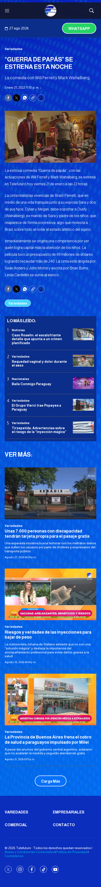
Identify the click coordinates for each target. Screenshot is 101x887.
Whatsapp (79, 29)
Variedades (14, 49)
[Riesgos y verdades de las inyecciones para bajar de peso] (50, 594)
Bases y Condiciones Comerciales (29, 852)
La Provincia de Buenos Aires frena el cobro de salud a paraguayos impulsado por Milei (48, 740)
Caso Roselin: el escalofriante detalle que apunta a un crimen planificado (37, 339)
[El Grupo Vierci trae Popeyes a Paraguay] (83, 405)
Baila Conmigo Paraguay (31, 384)
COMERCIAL (16, 825)
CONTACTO (64, 825)
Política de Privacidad (71, 852)
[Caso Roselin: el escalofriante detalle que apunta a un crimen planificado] (83, 334)
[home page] (50, 11)
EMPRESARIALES (68, 812)
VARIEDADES (16, 812)
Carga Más (50, 781)
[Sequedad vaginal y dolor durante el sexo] (83, 361)
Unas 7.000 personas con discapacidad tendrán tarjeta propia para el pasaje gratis (47, 534)
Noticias (18, 330)
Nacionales (20, 379)
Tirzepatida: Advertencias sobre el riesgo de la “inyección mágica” (39, 430)
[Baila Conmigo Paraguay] (83, 383)
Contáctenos (14, 856)
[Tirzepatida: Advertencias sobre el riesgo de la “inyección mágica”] (83, 427)
